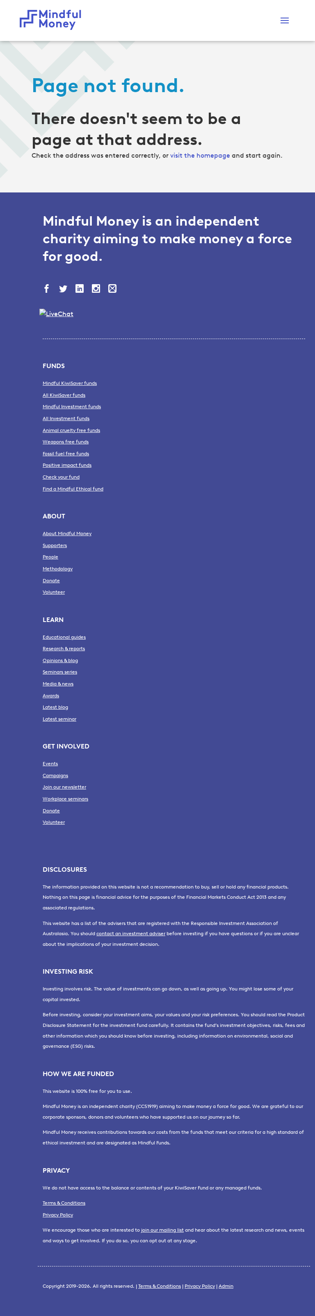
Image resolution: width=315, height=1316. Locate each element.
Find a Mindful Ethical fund (73, 489)
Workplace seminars (65, 799)
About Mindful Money (67, 533)
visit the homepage (200, 155)
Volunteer (54, 592)
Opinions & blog (60, 660)
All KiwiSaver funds (64, 395)
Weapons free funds (66, 442)
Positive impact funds (67, 465)
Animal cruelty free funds (71, 430)
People (50, 557)
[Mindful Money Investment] (52, 20)
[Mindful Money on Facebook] (47, 289)
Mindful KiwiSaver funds (70, 383)
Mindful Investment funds (72, 406)
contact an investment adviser (130, 933)
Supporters (55, 545)
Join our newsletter (64, 787)
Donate (51, 580)
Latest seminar (59, 719)
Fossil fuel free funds (66, 454)
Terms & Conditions (64, 1203)
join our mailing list (162, 1230)
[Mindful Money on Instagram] (97, 289)
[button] (284, 20)
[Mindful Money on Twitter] (64, 289)
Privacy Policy (58, 1215)
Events (50, 764)
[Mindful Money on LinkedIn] (80, 289)
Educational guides (64, 637)
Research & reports (64, 648)
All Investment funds (66, 418)
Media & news (58, 684)
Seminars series (60, 672)
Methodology (58, 569)
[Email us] (113, 289)
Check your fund (61, 477)
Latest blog (55, 707)
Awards (51, 696)
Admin (226, 1286)
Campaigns (55, 775)
